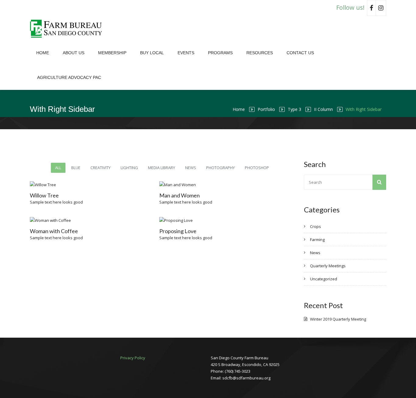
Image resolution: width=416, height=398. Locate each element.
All (58, 167)
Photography (220, 167)
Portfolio (266, 109)
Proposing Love (177, 231)
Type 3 (294, 109)
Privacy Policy (132, 358)
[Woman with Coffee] (37, 220)
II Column (323, 109)
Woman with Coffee (54, 231)
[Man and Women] (167, 184)
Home (42, 52)
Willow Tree (44, 195)
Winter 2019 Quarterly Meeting (338, 319)
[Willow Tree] (37, 184)
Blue (75, 167)
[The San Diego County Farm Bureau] (68, 28)
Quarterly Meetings (328, 265)
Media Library (161, 167)
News (190, 167)
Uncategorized (323, 279)
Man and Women (179, 195)
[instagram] (381, 8)
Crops (315, 226)
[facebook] (371, 8)
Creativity (100, 167)
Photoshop (257, 167)
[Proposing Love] (167, 220)
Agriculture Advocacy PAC (69, 77)
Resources (259, 52)
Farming (317, 239)
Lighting (129, 167)
